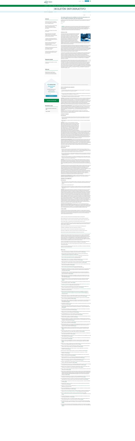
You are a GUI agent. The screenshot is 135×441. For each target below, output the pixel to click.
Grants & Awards (71, 5)
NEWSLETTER (54, 5)
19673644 (86, 350)
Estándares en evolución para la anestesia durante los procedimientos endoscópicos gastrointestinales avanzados (51, 48)
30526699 (74, 282)
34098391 (63, 402)
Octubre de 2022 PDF (51, 100)
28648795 (74, 355)
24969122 (76, 362)
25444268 (69, 369)
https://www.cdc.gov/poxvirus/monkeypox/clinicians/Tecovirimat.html (70, 255)
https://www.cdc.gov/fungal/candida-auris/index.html (68, 257)
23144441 (87, 379)
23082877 (85, 262)
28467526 (82, 287)
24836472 (82, 367)
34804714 (63, 405)
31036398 (82, 399)
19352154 (83, 357)
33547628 (74, 298)
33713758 (65, 381)
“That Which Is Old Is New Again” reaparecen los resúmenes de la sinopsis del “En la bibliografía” (51, 39)
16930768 (74, 322)
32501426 (68, 301)
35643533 (71, 273)
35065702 (81, 346)
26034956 (83, 331)
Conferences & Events (77, 5)
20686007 (81, 314)
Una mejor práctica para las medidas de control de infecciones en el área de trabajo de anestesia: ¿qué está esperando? (51, 52)
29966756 (64, 307)
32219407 (68, 270)
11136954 (71, 338)
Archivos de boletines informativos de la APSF (51, 109)
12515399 (68, 374)
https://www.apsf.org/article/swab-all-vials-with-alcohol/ (83, 385)
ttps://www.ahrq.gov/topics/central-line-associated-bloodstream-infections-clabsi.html (72, 393)
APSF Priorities (59, 5)
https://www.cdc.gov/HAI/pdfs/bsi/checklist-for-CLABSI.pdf (71, 391)
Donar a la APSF (48, 111)
